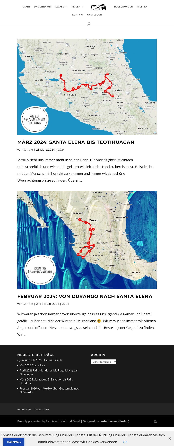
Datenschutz (41, 409)
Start (26, 7)
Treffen (142, 7)
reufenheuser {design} (114, 421)
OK (125, 442)
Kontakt (77, 15)
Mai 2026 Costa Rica (32, 365)
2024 (61, 149)
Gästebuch (94, 15)
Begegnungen (123, 7)
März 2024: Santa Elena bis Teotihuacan (75, 142)
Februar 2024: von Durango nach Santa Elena (84, 296)
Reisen (76, 7)
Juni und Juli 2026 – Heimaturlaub (41, 360)
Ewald (59, 7)
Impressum (24, 409)
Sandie (28, 149)
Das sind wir (43, 7)
